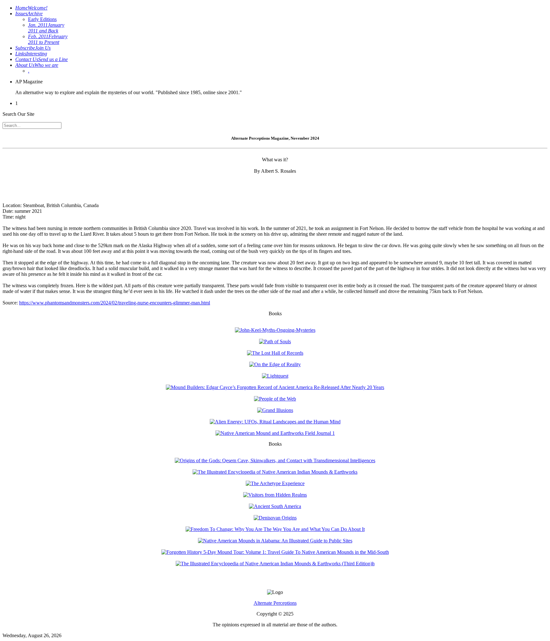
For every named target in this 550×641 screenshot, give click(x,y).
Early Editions (42, 19)
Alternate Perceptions (275, 603)
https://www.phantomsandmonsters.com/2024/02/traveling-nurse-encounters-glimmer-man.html (114, 302)
